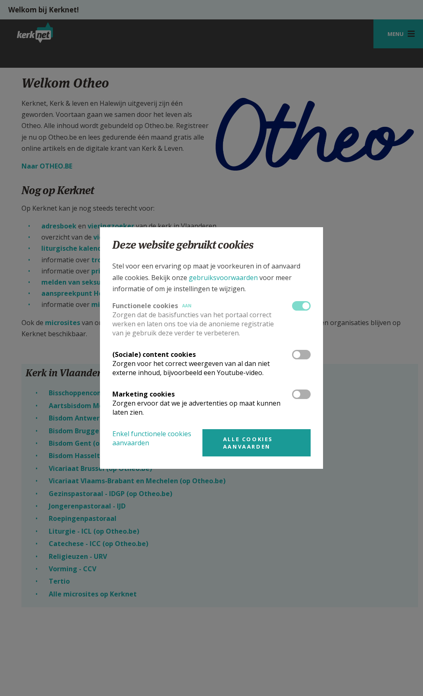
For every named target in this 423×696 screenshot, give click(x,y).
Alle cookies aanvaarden (248, 442)
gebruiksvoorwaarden (223, 277)
